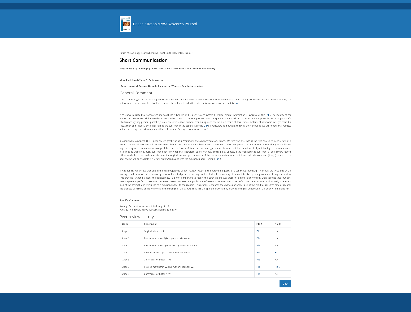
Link (206, 125)
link (236, 103)
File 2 (277, 252)
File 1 (259, 231)
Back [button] (285, 283)
